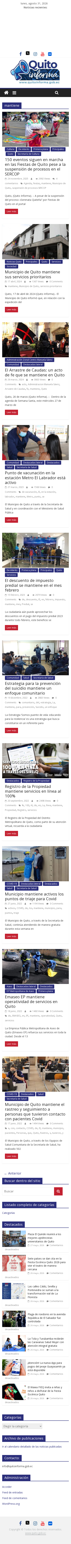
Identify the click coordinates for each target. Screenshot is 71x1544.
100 (27, 805)
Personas (21, 1132)
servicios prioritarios (51, 286)
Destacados (53, 462)
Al (32, 805)
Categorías (8, 1213)
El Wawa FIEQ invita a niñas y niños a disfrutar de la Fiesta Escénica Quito (45, 1390)
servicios (32, 810)
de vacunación (29, 491)
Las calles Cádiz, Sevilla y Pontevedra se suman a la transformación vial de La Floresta (43, 1292)
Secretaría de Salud (27, 467)
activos (11, 908)
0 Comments (56, 281)
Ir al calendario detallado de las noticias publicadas (32, 1446)
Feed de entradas (12, 1492)
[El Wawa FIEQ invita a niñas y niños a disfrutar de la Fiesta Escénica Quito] (14, 1385)
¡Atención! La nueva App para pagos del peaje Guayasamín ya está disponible (46, 1366)
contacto (20, 1128)
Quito (10, 153)
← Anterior (12, 1173)
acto (24, 384)
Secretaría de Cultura (28, 153)
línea (48, 805)
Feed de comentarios (14, 1498)
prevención (28, 707)
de (23, 599)
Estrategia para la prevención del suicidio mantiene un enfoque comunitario (33, 688)
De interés (24, 149)
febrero (50, 599)
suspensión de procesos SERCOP (29, 187)
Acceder (7, 1486)
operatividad (47, 1015)
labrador (9, 496)
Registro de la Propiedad (36, 780)
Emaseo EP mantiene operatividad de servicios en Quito (31, 1001)
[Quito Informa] (35, 61)
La (53, 702)
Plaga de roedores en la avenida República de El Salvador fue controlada (47, 1317)
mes (18, 604)
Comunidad (13, 364)
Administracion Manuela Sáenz (43, 384)
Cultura (10, 149)
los (30, 908)
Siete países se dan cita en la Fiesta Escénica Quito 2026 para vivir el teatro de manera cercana (47, 1264)
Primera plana (40, 149)
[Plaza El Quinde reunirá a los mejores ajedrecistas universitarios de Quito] (14, 1232)
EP (27, 1015)
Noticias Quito (14, 261)
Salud (9, 467)
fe (28, 388)
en (43, 599)
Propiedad (10, 810)
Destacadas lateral (33, 364)
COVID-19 (12, 883)
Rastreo (44, 1132)
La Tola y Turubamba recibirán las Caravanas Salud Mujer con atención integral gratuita (46, 1342)
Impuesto (60, 599)
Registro (21, 810)
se (43, 496)
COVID (20, 908)
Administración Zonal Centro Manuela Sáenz (29, 359)
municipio (50, 908)
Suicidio (40, 707)
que (29, 1132)
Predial (25, 604)
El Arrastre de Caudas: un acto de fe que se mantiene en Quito (35, 372)
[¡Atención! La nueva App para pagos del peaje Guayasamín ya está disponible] (14, 1361)
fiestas (36, 183)
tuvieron (56, 1132)
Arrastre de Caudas (15, 388)
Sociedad (11, 266)
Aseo (9, 986)
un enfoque (51, 707)
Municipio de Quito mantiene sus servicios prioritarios (32, 274)
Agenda (28, 183)
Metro (30, 496)
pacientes (10, 1132)
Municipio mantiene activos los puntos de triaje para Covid (34, 896)
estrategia (46, 702)
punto (37, 496)
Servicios (56, 261)
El (39, 491)
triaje (16, 912)
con (13, 1128)
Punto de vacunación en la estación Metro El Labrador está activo (35, 477)
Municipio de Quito (29, 286)
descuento (31, 599)
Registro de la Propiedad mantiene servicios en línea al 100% (33, 791)
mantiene (46, 183)
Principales (58, 149)
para (18, 707)
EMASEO (16, 1015)
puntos (8, 912)
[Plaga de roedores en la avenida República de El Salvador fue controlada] (14, 1312)
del (37, 702)
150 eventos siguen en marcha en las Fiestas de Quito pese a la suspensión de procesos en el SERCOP (35, 167)
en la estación (48, 491)
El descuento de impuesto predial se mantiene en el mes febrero (33, 585)
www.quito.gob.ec (35, 1533)
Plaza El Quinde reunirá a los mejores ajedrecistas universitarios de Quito (44, 1237)
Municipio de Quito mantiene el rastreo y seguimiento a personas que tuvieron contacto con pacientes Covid (35, 1111)
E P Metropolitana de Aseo (20, 991)
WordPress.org (11, 1503)
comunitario (28, 702)
